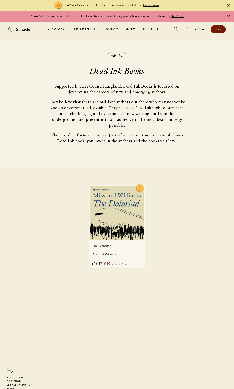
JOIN (218, 29)
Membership (150, 29)
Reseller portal (17, 377)
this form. (177, 16)
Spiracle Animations (20, 385)
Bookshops (110, 29)
